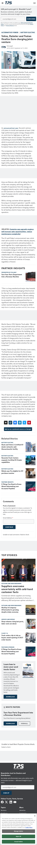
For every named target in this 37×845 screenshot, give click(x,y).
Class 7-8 (4, 633)
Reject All (18, 836)
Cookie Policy (28, 827)
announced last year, (11, 128)
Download (10, 697)
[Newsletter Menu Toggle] (34, 3)
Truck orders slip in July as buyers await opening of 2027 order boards (12, 637)
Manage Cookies (18, 831)
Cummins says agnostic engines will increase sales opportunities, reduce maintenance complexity (17, 231)
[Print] (6, 422)
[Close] (35, 816)
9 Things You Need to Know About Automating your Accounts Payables (11, 486)
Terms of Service (10, 25)
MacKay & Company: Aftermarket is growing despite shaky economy (10, 610)
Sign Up (6, 793)
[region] (18, 829)
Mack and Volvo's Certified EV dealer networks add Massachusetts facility (12, 447)
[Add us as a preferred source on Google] (10, 422)
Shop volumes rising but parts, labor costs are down (12, 623)
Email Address (8, 518)
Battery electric (27, 32)
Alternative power (9, 32)
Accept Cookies (18, 841)
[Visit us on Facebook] (2, 802)
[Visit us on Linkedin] (10, 802)
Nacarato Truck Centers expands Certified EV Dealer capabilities (11, 460)
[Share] (15, 422)
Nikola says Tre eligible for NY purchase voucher (12, 472)
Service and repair (8, 619)
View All (24, 723)
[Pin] (29, 422)
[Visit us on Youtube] (15, 802)
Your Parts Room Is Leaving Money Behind (17, 718)
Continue (9, 527)
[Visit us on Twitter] (6, 802)
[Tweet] (24, 422)
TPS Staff (10, 46)
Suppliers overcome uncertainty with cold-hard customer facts (17, 589)
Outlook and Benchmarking (11, 583)
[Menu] (2, 3)
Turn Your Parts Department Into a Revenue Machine (11, 276)
